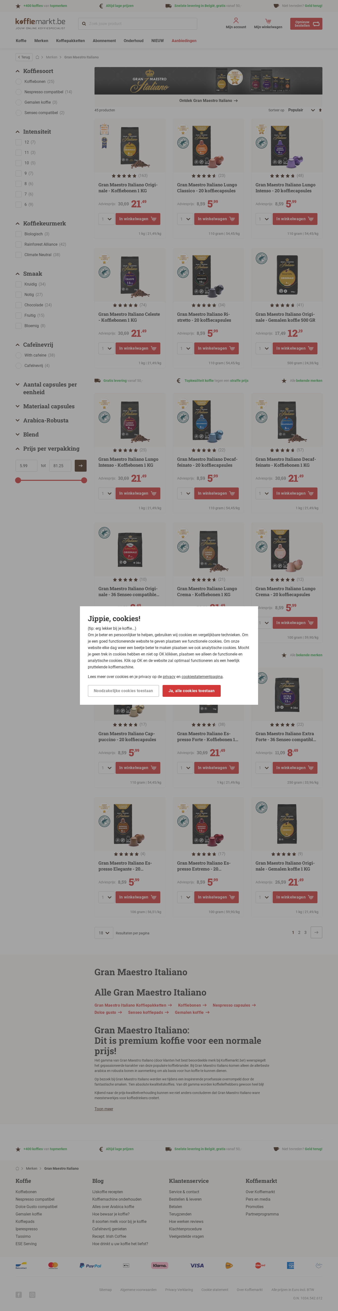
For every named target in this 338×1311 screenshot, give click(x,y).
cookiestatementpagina (202, 676)
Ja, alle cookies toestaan (192, 690)
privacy (169, 676)
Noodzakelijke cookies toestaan (123, 690)
